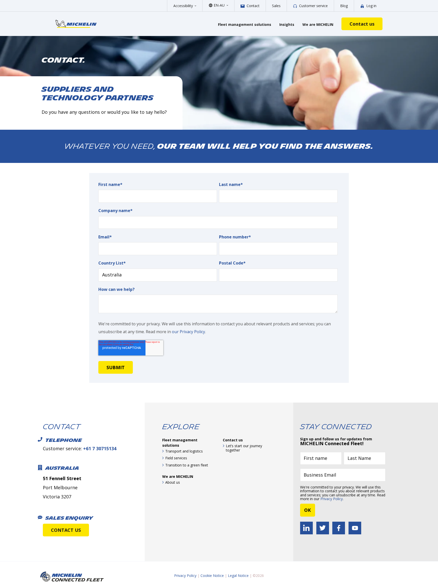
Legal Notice (238, 575)
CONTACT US (66, 530)
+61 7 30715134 (99, 448)
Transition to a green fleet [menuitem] (186, 465)
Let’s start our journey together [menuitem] (244, 448)
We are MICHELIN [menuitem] (177, 476)
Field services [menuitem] (176, 458)
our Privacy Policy (188, 331)
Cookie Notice (212, 575)
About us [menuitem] (172, 482)
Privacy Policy (331, 498)
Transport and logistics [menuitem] (184, 451)
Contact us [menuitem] (233, 440)
